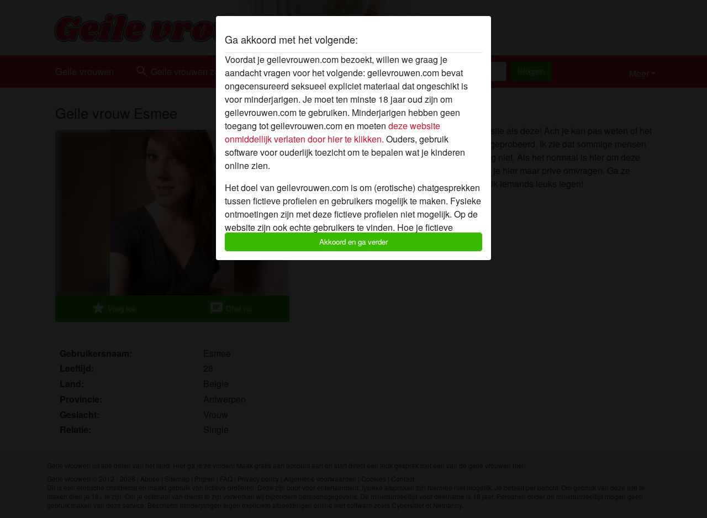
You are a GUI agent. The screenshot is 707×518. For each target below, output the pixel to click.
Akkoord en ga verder (353, 241)
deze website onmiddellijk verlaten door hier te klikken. (332, 132)
